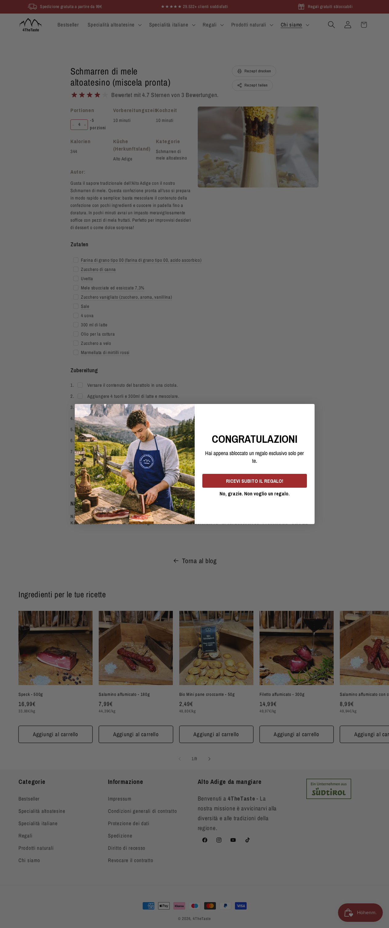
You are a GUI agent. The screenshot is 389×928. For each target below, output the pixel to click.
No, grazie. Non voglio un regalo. (255, 493)
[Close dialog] (308, 410)
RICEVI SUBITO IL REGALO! (254, 481)
